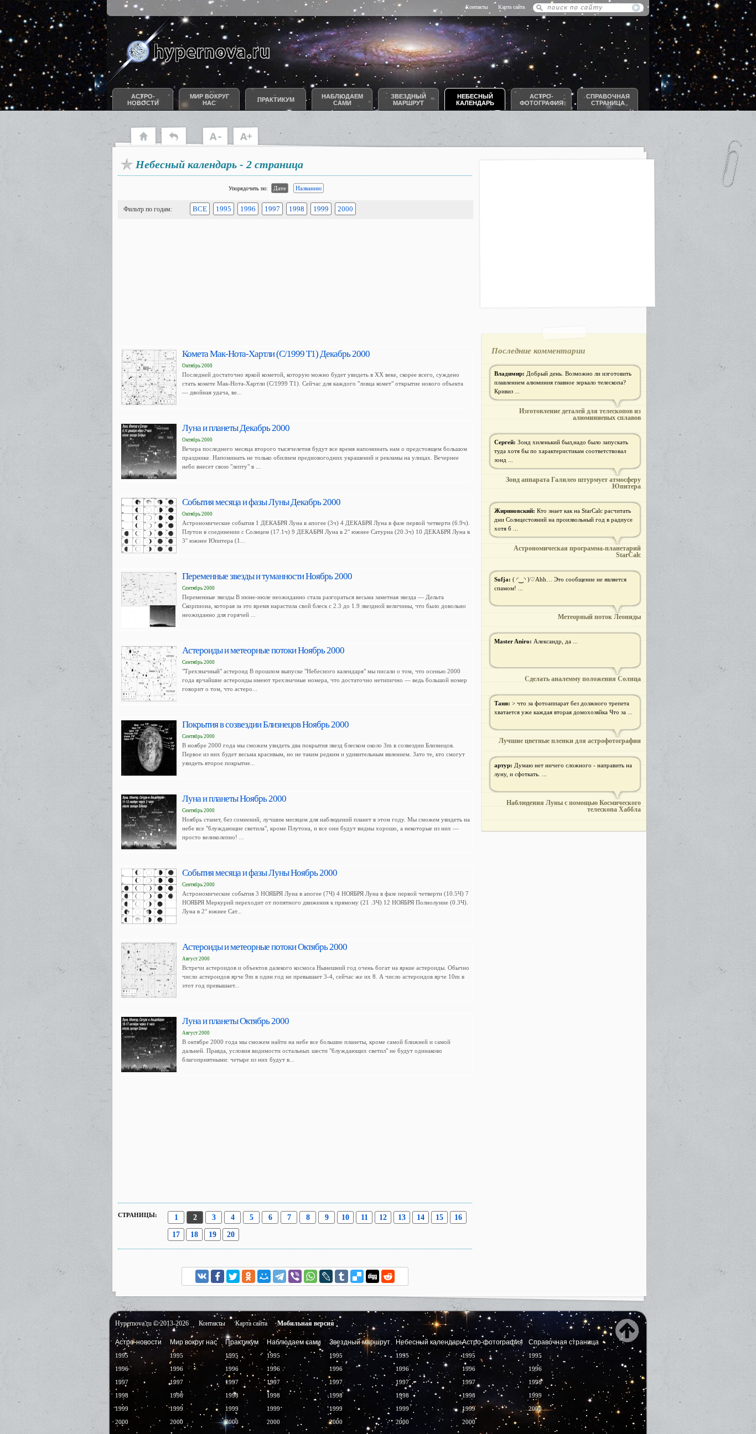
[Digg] (372, 1276)
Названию (309, 188)
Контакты (476, 7)
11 (364, 1217)
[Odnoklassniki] (248, 1276)
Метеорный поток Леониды (599, 617)
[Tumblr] (341, 1276)
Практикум (275, 99)
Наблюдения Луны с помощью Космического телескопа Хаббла (573, 806)
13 (402, 1217)
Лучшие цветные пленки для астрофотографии (570, 741)
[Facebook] (217, 1276)
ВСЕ (200, 209)
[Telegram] (279, 1276)
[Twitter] (233, 1276)
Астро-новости (143, 99)
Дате (279, 188)
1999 (321, 209)
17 (176, 1234)
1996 (248, 209)
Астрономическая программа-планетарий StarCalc (577, 551)
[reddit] (388, 1276)
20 (231, 1234)
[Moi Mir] (264, 1276)
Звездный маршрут (408, 99)
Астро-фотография (541, 99)
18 (194, 1234)
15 (439, 1217)
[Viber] (295, 1276)
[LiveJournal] (326, 1276)
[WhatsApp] (310, 1276)
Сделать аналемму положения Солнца (583, 679)
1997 (272, 209)
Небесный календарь (475, 99)
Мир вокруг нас (209, 99)
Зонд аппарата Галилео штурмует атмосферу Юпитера (573, 483)
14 (420, 1217)
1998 (296, 209)
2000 (345, 209)
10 (345, 1217)
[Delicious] (357, 1276)
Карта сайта (511, 7)
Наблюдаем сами (342, 99)
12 (383, 1217)
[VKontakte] (202, 1276)
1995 (223, 209)
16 (458, 1217)
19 (212, 1234)
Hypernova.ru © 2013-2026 (152, 1323)
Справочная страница (608, 99)
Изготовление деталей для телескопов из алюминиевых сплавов (580, 414)
